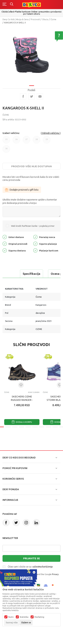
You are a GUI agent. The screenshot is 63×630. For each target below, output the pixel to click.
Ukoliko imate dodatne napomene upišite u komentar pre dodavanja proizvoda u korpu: (30, 201)
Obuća (45, 19)
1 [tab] (31, 85)
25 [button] (6, 141)
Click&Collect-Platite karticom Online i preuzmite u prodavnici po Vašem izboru (31, 12)
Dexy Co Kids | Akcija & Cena (16, 19)
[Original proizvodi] (5, 243)
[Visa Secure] (46, 585)
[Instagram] (26, 522)
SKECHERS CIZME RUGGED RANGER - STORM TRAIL (22, 400)
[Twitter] (16, 522)
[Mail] (40, 96)
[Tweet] (31, 96)
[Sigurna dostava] (5, 250)
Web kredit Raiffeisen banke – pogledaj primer (33, 226)
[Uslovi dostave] (5, 236)
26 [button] (16, 141)
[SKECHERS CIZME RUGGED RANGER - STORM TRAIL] (22, 371)
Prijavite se (31, 558)
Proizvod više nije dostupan (31, 166)
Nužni (11, 617)
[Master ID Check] (53, 585)
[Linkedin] (36, 522)
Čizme (53, 19)
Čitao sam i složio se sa (30, 566)
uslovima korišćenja (42, 566)
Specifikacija (31, 273)
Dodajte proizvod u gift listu (24, 189)
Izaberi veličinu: (11, 133)
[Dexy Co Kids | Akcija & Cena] (31, 4)
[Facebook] (23, 96)
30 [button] (6, 150)
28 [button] (37, 141)
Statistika (24, 617)
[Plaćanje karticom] (35, 250)
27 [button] (27, 141)
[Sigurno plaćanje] (35, 243)
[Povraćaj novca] (35, 236)
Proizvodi (35, 19)
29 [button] (47, 141)
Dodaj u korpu (23, 422)
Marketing (39, 617)
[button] (21, 385)
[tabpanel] (31, 55)
